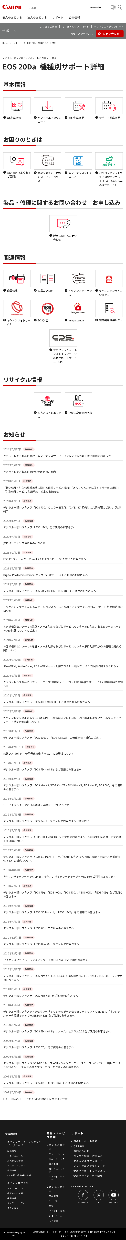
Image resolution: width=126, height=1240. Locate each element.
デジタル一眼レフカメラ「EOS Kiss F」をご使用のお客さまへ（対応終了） (47, 821)
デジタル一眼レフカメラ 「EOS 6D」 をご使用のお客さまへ (38, 928)
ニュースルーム (15, 1155)
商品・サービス (57, 1158)
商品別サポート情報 (85, 1141)
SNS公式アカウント (82, 1186)
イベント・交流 (57, 1210)
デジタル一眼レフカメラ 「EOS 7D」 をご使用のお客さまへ (38, 1047)
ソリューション (57, 1154)
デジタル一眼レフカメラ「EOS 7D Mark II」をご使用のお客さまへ (42, 769)
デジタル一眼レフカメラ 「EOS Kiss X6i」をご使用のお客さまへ (41, 944)
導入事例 (53, 1163)
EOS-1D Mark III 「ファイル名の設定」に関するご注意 (35, 1099)
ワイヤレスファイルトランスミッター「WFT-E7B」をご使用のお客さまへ (47, 960)
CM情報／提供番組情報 (19, 1175)
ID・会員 (53, 1220)
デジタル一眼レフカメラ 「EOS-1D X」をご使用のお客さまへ (39, 527)
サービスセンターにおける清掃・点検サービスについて (36, 805)
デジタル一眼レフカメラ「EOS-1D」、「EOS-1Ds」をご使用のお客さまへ (46, 1083)
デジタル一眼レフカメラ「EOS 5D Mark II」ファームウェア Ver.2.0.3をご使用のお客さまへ (57, 1031)
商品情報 (53, 1196)
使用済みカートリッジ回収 (89, 1170)
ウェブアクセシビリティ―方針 (74, 1235)
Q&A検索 (79, 1146)
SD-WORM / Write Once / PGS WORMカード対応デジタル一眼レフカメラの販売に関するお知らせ (61, 666)
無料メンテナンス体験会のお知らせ (24, 543)
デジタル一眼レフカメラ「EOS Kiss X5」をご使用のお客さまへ (40, 996)
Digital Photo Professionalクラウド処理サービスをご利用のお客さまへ (45, 575)
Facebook (83, 1203)
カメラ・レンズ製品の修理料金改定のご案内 (29, 472)
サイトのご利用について (75, 1231)
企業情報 (11, 1150)
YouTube (113, 1203)
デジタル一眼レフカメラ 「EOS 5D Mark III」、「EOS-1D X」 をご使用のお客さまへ (51, 912)
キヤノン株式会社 (18, 1183)
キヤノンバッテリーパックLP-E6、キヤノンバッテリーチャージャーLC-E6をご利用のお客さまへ (59, 876)
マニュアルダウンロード (88, 1161)
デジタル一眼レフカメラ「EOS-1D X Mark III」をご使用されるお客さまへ (46, 702)
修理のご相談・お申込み (88, 1156)
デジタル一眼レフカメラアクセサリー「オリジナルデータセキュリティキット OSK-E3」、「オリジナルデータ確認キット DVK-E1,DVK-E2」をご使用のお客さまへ (61, 1013)
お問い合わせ (81, 1151)
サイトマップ (55, 1231)
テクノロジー (14, 1208)
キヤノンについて (16, 1188)
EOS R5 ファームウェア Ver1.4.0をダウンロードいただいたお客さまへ (44, 559)
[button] (12, 17)
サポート (17, 42)
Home (5, 42)
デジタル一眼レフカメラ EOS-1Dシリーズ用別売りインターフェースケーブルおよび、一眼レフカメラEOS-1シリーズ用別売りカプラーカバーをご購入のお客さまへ (61, 1065)
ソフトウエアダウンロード (89, 1165)
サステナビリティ (16, 1165)
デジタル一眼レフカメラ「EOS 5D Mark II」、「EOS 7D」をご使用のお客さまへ (49, 591)
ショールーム (56, 1215)
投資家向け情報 (15, 1160)
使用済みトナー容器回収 (88, 1175)
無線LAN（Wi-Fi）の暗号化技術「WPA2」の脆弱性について (38, 753)
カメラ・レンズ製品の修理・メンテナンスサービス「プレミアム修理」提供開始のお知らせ (57, 456)
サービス (53, 1201)
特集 (51, 1205)
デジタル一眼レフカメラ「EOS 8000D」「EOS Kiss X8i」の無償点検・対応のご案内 (52, 738)
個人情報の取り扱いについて (102, 1231)
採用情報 (11, 1170)
